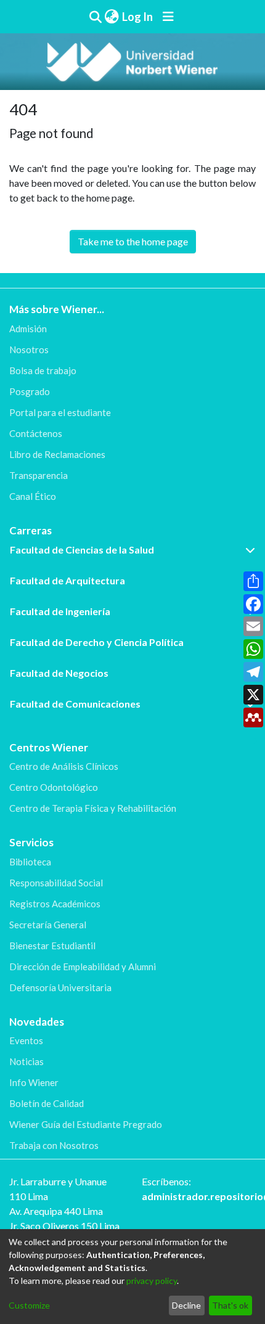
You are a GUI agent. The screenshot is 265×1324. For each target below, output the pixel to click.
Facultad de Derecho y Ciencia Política (97, 642)
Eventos (26, 1040)
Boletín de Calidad (46, 1103)
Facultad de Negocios (59, 673)
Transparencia (38, 475)
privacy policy (151, 1280)
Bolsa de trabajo (42, 370)
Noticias (26, 1061)
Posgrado (29, 391)
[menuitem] (111, 17)
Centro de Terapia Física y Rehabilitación (92, 808)
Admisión (28, 328)
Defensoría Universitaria (60, 987)
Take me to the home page (133, 241)
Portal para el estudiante (60, 412)
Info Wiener (34, 1082)
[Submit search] (95, 16)
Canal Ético (32, 496)
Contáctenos (35, 433)
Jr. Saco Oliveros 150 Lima (64, 1226)
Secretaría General (47, 924)
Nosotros (29, 349)
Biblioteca (30, 861)
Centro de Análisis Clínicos (63, 766)
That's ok (230, 1305)
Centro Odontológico (53, 787)
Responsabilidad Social (56, 882)
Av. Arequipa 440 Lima (56, 1211)
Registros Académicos (54, 903)
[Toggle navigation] (168, 16)
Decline (186, 1305)
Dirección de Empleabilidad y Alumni (82, 966)
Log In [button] (138, 16)
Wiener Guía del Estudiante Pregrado (85, 1124)
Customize (29, 1305)
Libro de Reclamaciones (57, 454)
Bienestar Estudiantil (52, 945)
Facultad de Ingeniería (60, 611)
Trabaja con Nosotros (54, 1145)
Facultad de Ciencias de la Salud (82, 549)
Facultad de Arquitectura (67, 580)
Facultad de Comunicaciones (75, 703)
